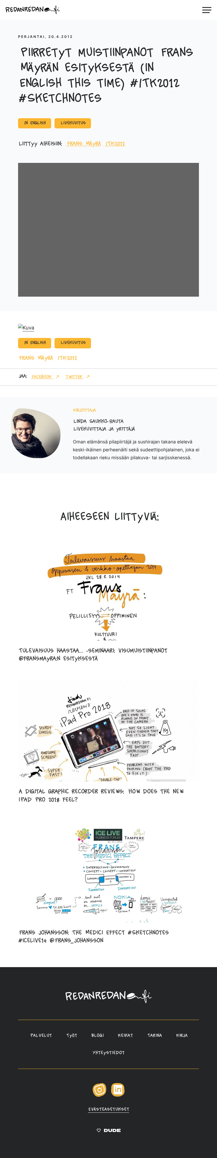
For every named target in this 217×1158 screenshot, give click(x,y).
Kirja (182, 1036)
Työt (71, 1036)
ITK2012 (115, 144)
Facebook (42, 377)
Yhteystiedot (108, 1053)
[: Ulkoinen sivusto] (109, 1132)
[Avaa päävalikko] (206, 10)
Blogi (97, 1036)
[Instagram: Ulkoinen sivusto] (99, 1096)
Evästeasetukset (108, 1109)
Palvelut (41, 1036)
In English (34, 123)
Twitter (74, 377)
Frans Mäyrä (83, 144)
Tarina (154, 1036)
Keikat (125, 1036)
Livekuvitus (72, 123)
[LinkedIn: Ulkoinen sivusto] (118, 1095)
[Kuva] (26, 328)
